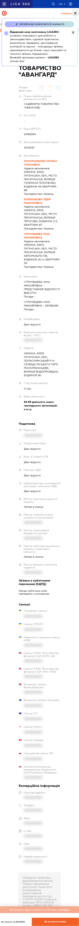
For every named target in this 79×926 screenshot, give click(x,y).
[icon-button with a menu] (75, 13)
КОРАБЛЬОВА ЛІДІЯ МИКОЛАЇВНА (37, 201)
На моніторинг (57, 922)
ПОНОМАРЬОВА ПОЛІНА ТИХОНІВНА (40, 163)
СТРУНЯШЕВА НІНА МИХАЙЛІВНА (37, 236)
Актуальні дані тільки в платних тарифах (39, 909)
